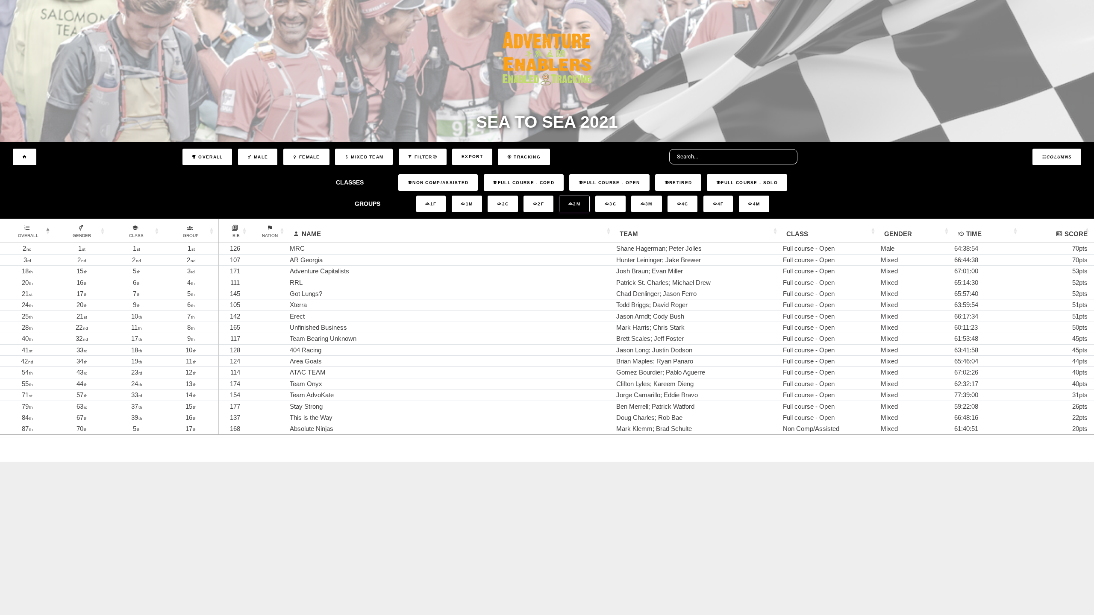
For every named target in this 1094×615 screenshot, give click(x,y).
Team (629, 233)
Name (311, 233)
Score (1076, 233)
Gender (898, 233)
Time (974, 233)
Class (797, 233)
